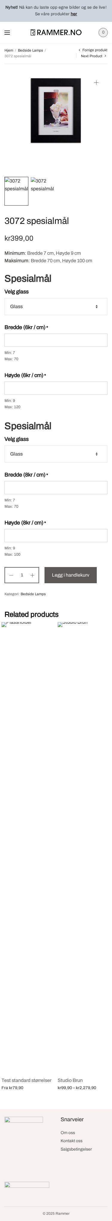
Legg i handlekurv (70, 575)
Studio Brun (70, 1080)
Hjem (8, 50)
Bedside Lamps (30, 50)
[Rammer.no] (56, 32)
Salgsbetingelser (76, 1149)
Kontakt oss (71, 1141)
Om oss (68, 1132)
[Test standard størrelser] (28, 847)
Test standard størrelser (26, 1080)
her (74, 14)
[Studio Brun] (84, 847)
